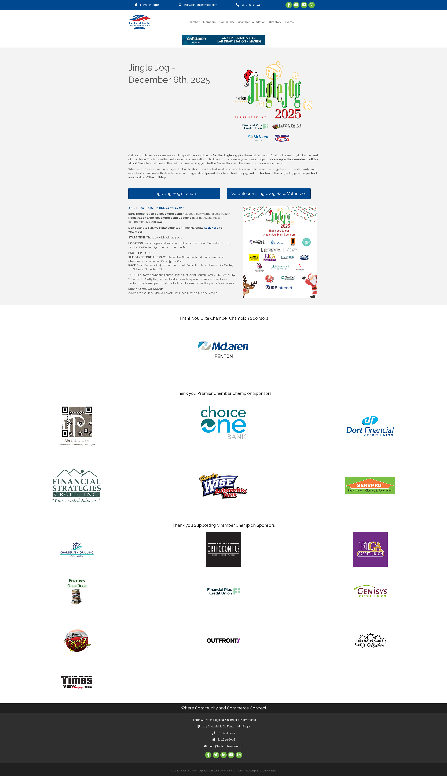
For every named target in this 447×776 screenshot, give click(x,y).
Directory (275, 22)
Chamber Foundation (251, 22)
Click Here (211, 227)
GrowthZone (269, 770)
